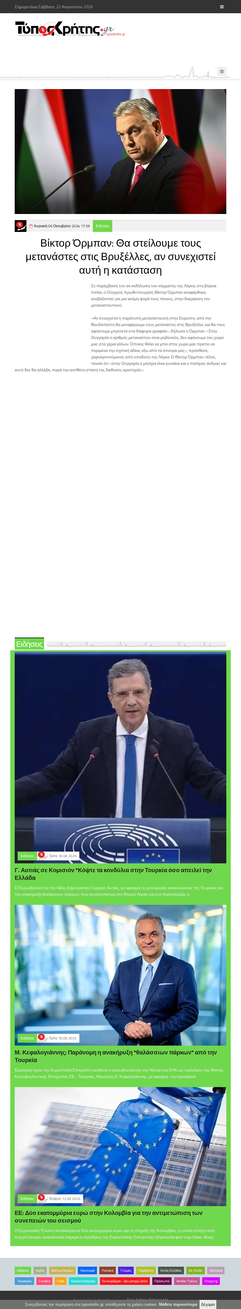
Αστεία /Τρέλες (187, 1281)
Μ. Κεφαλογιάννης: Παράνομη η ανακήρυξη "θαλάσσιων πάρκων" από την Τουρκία (116, 1056)
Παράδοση (145, 1270)
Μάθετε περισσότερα (178, 1304)
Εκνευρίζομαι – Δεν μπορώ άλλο (125, 1281)
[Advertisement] (122, 52)
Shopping (211, 1281)
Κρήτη (40, 1270)
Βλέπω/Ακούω (62, 1270)
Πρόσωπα (162, 1281)
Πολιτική (107, 1270)
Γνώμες (125, 1270)
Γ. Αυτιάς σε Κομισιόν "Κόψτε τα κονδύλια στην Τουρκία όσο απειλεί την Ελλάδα (113, 873)
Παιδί (60, 1281)
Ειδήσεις (102, 226)
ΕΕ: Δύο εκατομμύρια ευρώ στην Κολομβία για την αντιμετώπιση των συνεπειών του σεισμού (108, 1216)
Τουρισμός (24, 1281)
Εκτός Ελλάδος (171, 1270)
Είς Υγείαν (195, 1270)
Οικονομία (87, 1270)
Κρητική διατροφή (83, 1281)
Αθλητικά (216, 1270)
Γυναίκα (44, 1281)
